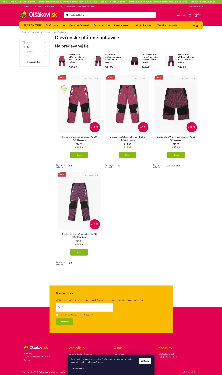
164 (178, 165)
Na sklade (35, 42)
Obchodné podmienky (86, 6)
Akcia (35, 47)
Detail (79, 155)
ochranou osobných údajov (80, 315)
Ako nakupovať (50, 6)
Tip (35, 56)
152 (168, 165)
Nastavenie (78, 368)
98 (70, 165)
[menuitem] (33, 25)
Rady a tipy (119, 354)
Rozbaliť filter (33, 62)
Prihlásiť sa (64, 321)
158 (173, 165)
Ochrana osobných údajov (31, 6)
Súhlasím (145, 361)
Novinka (35, 51)
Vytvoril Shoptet (193, 372)
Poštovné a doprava (67, 6)
